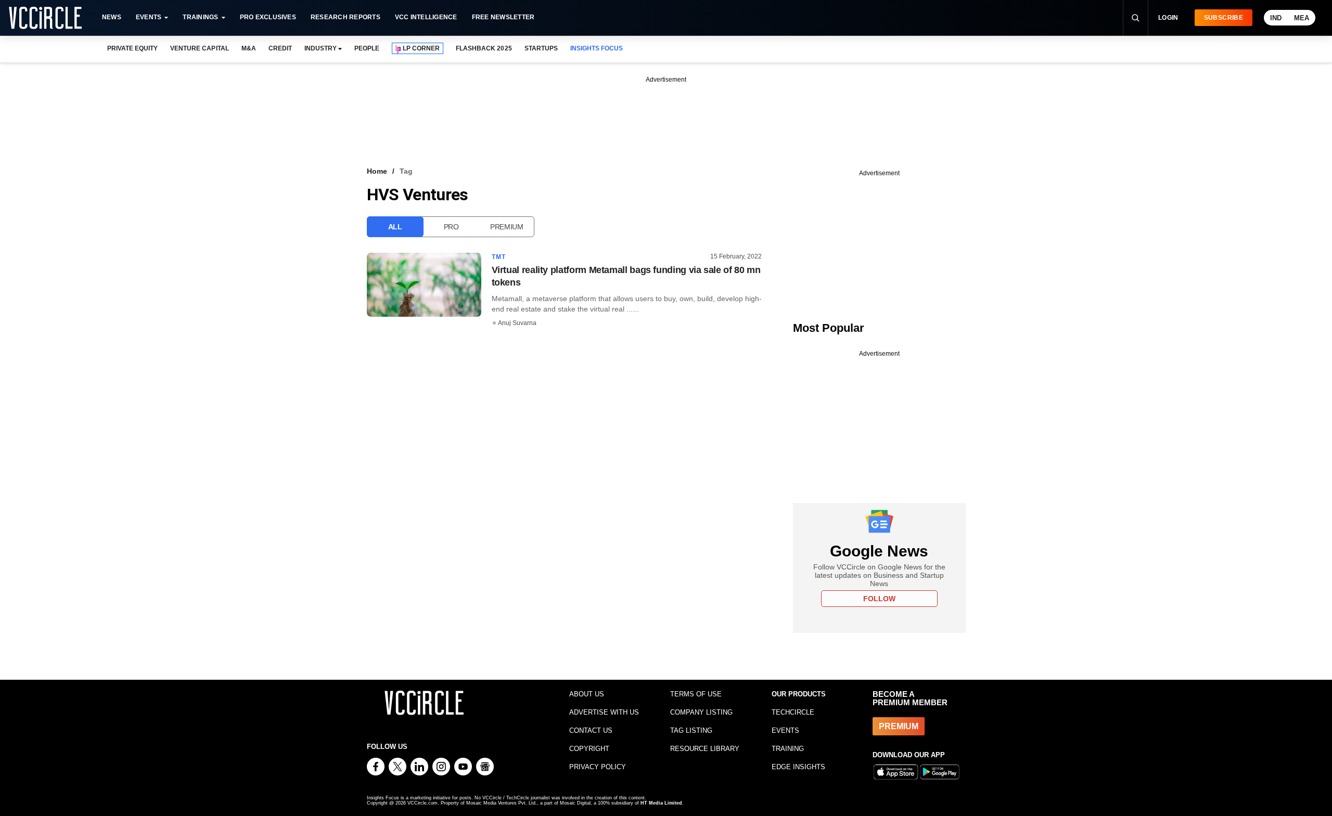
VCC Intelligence (426, 17)
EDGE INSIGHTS (798, 767)
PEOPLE (366, 48)
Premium (506, 227)
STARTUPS (541, 48)
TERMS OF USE (696, 694)
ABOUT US (586, 694)
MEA (1301, 18)
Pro (451, 227)
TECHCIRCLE (793, 712)
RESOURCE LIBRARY (704, 749)
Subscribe (1223, 17)
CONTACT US (590, 730)
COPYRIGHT (589, 749)
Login (1168, 17)
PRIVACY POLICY (597, 767)
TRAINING (788, 749)
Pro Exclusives (268, 17)
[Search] (1135, 17)
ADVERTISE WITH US (604, 712)
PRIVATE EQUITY (132, 48)
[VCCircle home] (45, 17)
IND (1276, 18)
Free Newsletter (503, 17)
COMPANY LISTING (701, 712)
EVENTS (785, 730)
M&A (248, 48)
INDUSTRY (320, 48)
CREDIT (280, 48)
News (111, 17)
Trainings (200, 17)
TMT (499, 257)
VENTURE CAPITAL (199, 48)
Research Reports (345, 17)
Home (377, 171)
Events (148, 17)
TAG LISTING (691, 730)
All (395, 227)
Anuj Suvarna (517, 323)
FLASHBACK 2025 (483, 48)
